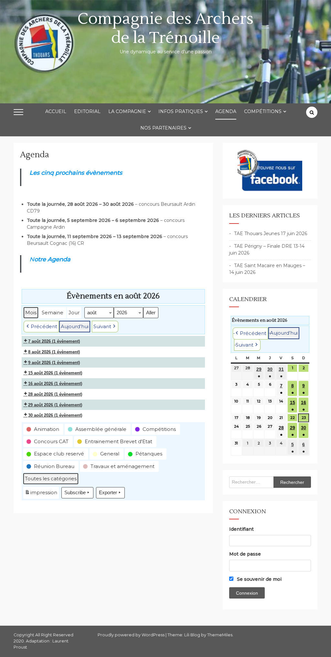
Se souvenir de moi (259, 579)
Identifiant (241, 529)
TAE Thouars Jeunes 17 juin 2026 (270, 233)
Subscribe (75, 492)
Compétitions (263, 111)
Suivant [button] (102, 326)
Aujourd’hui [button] (75, 326)
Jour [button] (74, 312)
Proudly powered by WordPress (132, 634)
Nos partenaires (163, 128)
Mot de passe (245, 554)
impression (41, 493)
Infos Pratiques (180, 111)
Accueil (55, 111)
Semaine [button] (52, 312)
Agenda (225, 111)
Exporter (108, 492)
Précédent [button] (44, 326)
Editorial (87, 111)
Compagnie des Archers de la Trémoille (165, 28)
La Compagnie (127, 111)
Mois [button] (31, 312)
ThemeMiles (219, 634)
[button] (43, 429)
